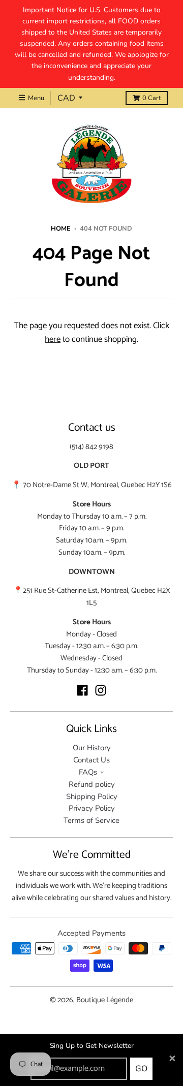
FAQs (88, 772)
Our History (92, 748)
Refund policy (92, 784)
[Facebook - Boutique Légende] (82, 690)
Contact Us (91, 760)
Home (61, 228)
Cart (151, 98)
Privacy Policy (92, 808)
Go (141, 1068)
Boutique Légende (104, 1000)
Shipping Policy (91, 796)
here (52, 339)
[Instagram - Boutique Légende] (101, 690)
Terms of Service (91, 820)
